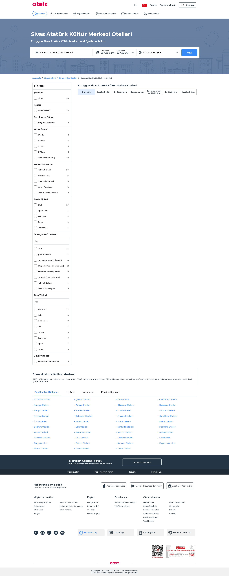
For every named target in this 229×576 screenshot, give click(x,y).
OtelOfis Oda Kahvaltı (48, 193)
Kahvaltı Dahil (44, 170)
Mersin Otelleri (125, 432)
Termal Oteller (61, 13)
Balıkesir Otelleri (42, 438)
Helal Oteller (153, 13)
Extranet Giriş (90, 532)
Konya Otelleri (41, 432)
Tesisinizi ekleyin (168, 5)
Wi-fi (40, 249)
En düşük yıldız (120, 92)
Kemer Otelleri (41, 448)
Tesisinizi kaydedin (142, 462)
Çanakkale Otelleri (168, 416)
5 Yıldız (41, 135)
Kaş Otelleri (164, 438)
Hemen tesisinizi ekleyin (125, 502)
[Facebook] (36, 533)
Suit (39, 315)
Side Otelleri (123, 399)
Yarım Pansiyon (45, 187)
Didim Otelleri (124, 448)
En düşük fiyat (171, 92)
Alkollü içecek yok (46, 289)
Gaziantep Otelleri (168, 399)
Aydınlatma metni (151, 514)
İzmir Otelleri (40, 421)
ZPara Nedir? (93, 506)
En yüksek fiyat (188, 92)
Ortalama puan (137, 92)
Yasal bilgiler (148, 521)
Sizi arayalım (73, 472)
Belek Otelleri (166, 432)
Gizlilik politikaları (150, 517)
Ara (189, 52)
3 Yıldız (41, 146)
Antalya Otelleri (41, 405)
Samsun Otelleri (125, 443)
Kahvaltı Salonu (45, 283)
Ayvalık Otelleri (41, 416)
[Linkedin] (56, 533)
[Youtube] (62, 533)
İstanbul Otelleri (42, 399)
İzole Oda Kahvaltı (46, 181)
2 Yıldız (41, 152)
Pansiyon (42, 216)
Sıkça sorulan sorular (69, 502)
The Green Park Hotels (48, 361)
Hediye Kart (92, 502)
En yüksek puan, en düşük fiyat (154, 92)
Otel (40, 205)
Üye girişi (91, 510)
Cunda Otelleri (124, 410)
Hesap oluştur (93, 514)
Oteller (41, 13)
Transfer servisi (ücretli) (49, 271)
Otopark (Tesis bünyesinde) (51, 266)
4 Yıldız (41, 140)
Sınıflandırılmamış (46, 158)
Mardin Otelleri (83, 410)
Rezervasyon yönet (104, 472)
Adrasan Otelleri (167, 410)
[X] (49, 533)
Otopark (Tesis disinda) (49, 277)
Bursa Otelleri (82, 421)
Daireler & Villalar (107, 13)
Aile (39, 326)
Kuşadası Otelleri (167, 443)
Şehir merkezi (44, 254)
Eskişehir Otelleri (84, 416)
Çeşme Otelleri (83, 399)
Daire (40, 222)
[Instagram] (42, 533)
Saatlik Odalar (131, 13)
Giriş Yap (190, 5)
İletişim (132, 472)
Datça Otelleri (40, 443)
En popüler (86, 92)
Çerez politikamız (177, 502)
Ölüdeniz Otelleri (126, 405)
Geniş (40, 349)
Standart (42, 309)
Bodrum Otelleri (41, 427)
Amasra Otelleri (125, 416)
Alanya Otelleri (41, 410)
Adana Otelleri (166, 421)
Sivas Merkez (44, 110)
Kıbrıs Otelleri (124, 421)
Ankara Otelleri (83, 405)
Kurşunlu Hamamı (46, 122)
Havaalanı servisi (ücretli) (50, 260)
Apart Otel (42, 211)
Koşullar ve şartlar (151, 510)
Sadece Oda (44, 175)
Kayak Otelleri (83, 13)
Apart (40, 344)
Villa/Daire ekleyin (122, 506)
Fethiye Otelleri (125, 438)
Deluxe (41, 332)
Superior (42, 338)
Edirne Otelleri (83, 443)
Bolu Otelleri (82, 438)
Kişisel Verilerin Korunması (71, 506)
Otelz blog (118, 532)
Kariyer (172, 514)
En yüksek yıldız (103, 92)
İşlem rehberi (65, 510)
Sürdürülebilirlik (150, 506)
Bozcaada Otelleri (167, 405)
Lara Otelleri (81, 427)
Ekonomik (42, 321)
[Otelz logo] (39, 5)
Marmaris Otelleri (167, 427)
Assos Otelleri (82, 448)
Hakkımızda (148, 502)
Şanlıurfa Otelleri (126, 427)
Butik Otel (42, 228)
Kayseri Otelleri (83, 432)
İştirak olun (156, 472)
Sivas (40, 98)
